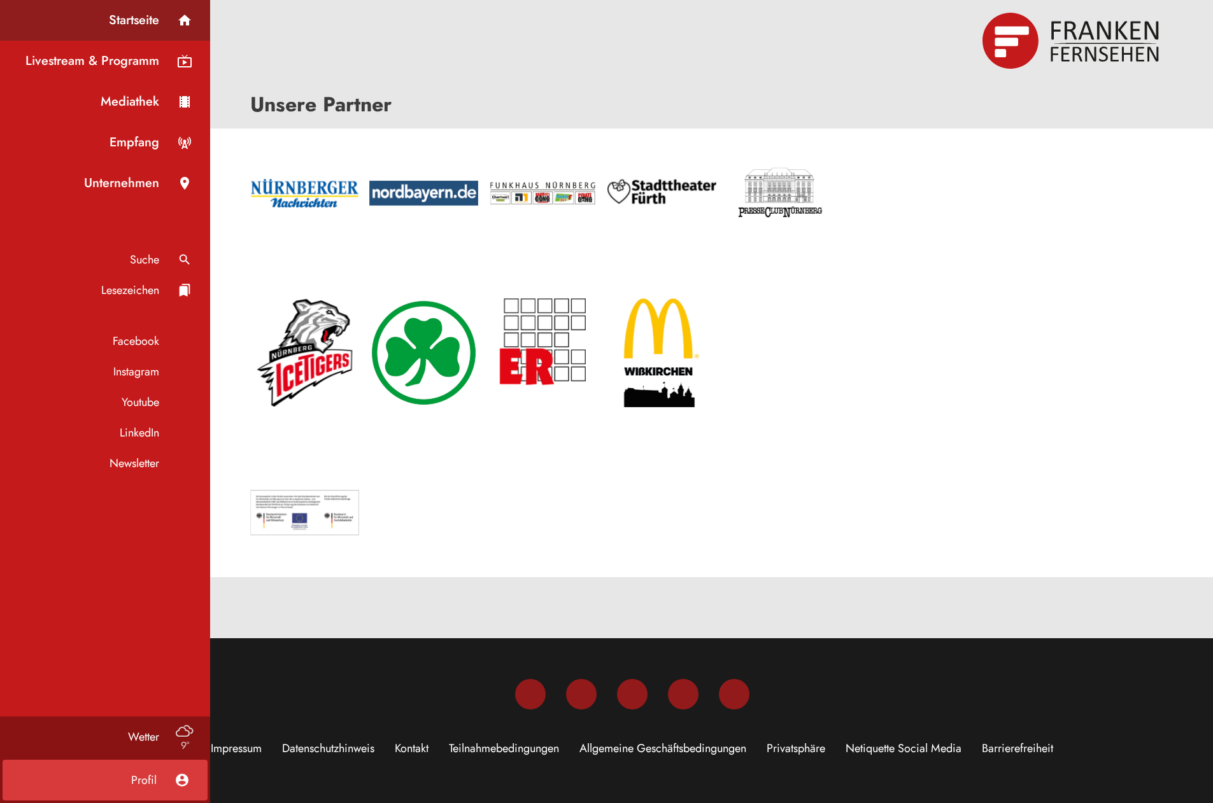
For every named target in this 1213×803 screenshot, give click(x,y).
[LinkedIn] (683, 694)
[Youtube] (632, 694)
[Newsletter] (734, 694)
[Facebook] (530, 694)
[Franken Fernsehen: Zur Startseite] (1072, 41)
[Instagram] (581, 694)
